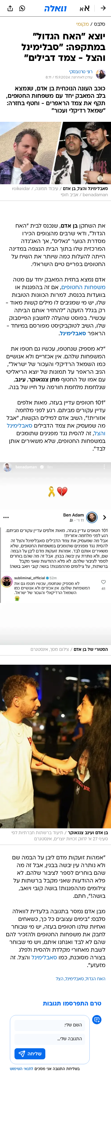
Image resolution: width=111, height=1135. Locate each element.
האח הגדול (95, 979)
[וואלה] (55, 8)
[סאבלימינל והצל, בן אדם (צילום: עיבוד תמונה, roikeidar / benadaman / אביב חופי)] (55, 161)
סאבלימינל (44, 958)
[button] (84, 8)
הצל (60, 979)
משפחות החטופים (83, 288)
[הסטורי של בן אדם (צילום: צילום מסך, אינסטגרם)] (55, 558)
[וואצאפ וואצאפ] (22, 8)
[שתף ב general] (10, 8)
